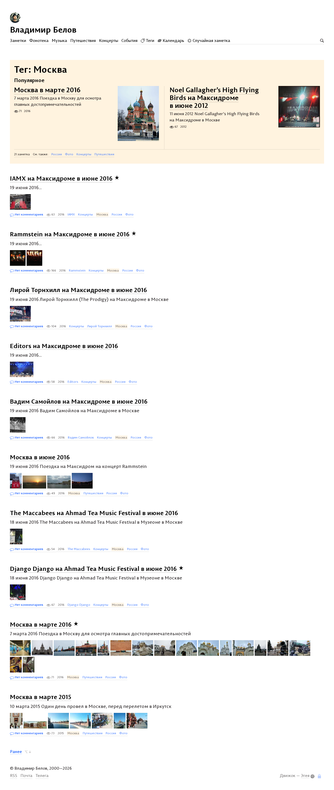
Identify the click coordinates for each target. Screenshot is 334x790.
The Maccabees (79, 549)
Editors (73, 382)
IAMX (71, 214)
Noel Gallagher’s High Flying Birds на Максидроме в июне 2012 (214, 97)
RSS (13, 775)
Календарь (173, 40)
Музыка (59, 40)
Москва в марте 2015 (40, 697)
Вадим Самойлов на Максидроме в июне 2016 (78, 401)
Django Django (79, 605)
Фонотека (39, 40)
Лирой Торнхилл (99, 326)
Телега (42, 775)
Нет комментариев (28, 214)
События (129, 40)
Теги (149, 40)
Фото (69, 154)
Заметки (18, 40)
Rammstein (77, 270)
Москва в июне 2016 (40, 457)
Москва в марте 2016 (47, 89)
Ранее (16, 751)
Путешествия (83, 40)
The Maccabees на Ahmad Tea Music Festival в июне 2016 (94, 513)
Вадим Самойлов (81, 437)
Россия (56, 154)
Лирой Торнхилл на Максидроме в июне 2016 (78, 290)
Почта (26, 775)
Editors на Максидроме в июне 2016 (64, 345)
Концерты (108, 40)
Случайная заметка (211, 40)
